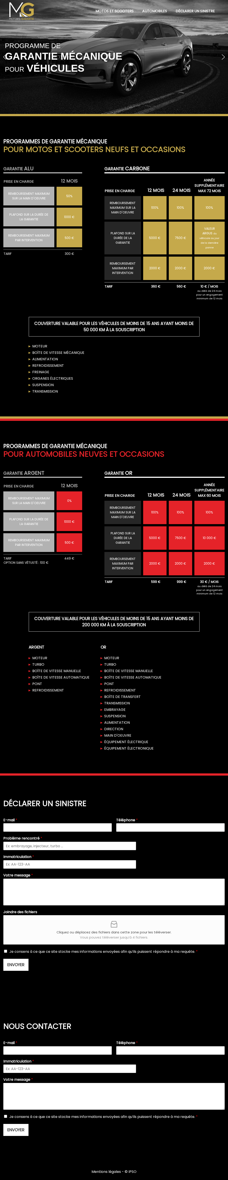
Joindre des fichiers (20, 912)
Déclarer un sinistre (195, 11)
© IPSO (130, 1171)
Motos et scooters (115, 11)
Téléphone (127, 820)
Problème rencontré (22, 838)
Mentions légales (106, 1171)
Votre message (18, 875)
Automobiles (154, 11)
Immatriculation (18, 857)
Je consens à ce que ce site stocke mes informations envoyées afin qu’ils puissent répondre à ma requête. (103, 951)
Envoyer (15, 964)
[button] (4, 57)
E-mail (10, 820)
